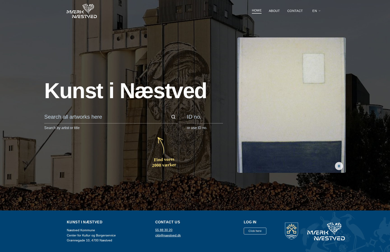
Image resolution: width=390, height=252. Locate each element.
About (274, 11)
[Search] (173, 116)
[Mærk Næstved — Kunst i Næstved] (82, 11)
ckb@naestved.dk (168, 235)
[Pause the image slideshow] (339, 166)
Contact (295, 11)
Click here (255, 231)
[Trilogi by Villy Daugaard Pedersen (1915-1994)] (291, 105)
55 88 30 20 (163, 230)
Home (257, 10)
